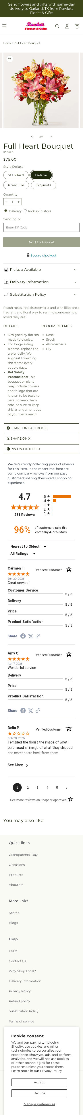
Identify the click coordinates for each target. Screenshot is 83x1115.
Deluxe (41, 175)
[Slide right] (51, 136)
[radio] (59, 496)
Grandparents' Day (23, 855)
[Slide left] (32, 136)
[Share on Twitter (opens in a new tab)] (30, 636)
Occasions (17, 865)
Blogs (13, 923)
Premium (16, 185)
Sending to (19, 219)
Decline (39, 1093)
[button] (57, 26)
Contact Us (17, 961)
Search (14, 913)
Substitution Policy (24, 1011)
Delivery (16, 211)
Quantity (10, 194)
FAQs (13, 951)
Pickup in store (39, 211)
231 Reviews (27, 515)
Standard (16, 175)
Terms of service (21, 1021)
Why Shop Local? (22, 971)
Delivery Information (25, 981)
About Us (16, 885)
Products (16, 875)
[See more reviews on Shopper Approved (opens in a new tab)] (37, 636)
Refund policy (19, 1001)
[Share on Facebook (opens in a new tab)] (23, 637)
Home (7, 43)
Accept (39, 1082)
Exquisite (44, 185)
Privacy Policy (51, 1071)
